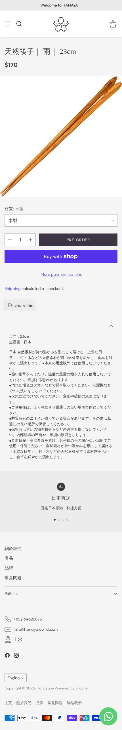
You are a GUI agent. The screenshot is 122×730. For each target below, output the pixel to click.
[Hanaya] (61, 24)
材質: (14, 208)
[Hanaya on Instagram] (16, 656)
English (13, 677)
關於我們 (13, 548)
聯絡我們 (74, 702)
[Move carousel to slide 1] (55, 520)
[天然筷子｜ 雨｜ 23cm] (61, 136)
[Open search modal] (19, 24)
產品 (9, 558)
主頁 (8, 702)
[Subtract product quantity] (10, 240)
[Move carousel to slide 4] (67, 520)
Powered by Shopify (71, 688)
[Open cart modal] (113, 24)
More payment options (61, 274)
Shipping (13, 288)
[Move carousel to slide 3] (63, 520)
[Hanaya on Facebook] (7, 656)
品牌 (9, 568)
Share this (23, 305)
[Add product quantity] (30, 240)
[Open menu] (7, 24)
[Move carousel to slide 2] (59, 520)
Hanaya (43, 688)
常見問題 (13, 577)
